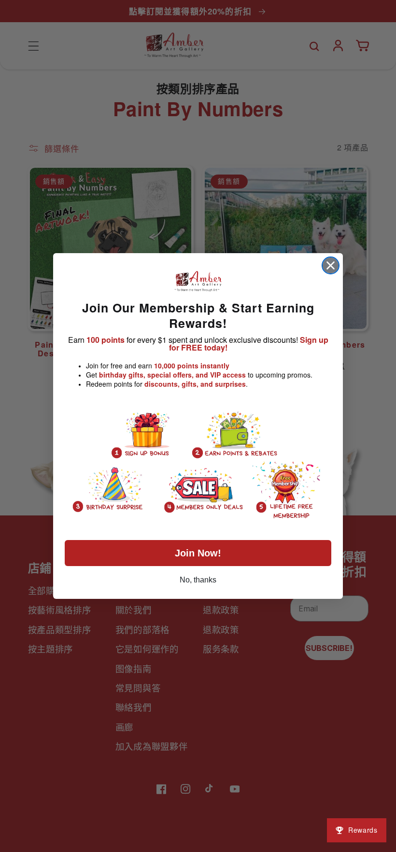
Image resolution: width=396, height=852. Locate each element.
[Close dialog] (330, 265)
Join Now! (198, 553)
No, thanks (198, 580)
